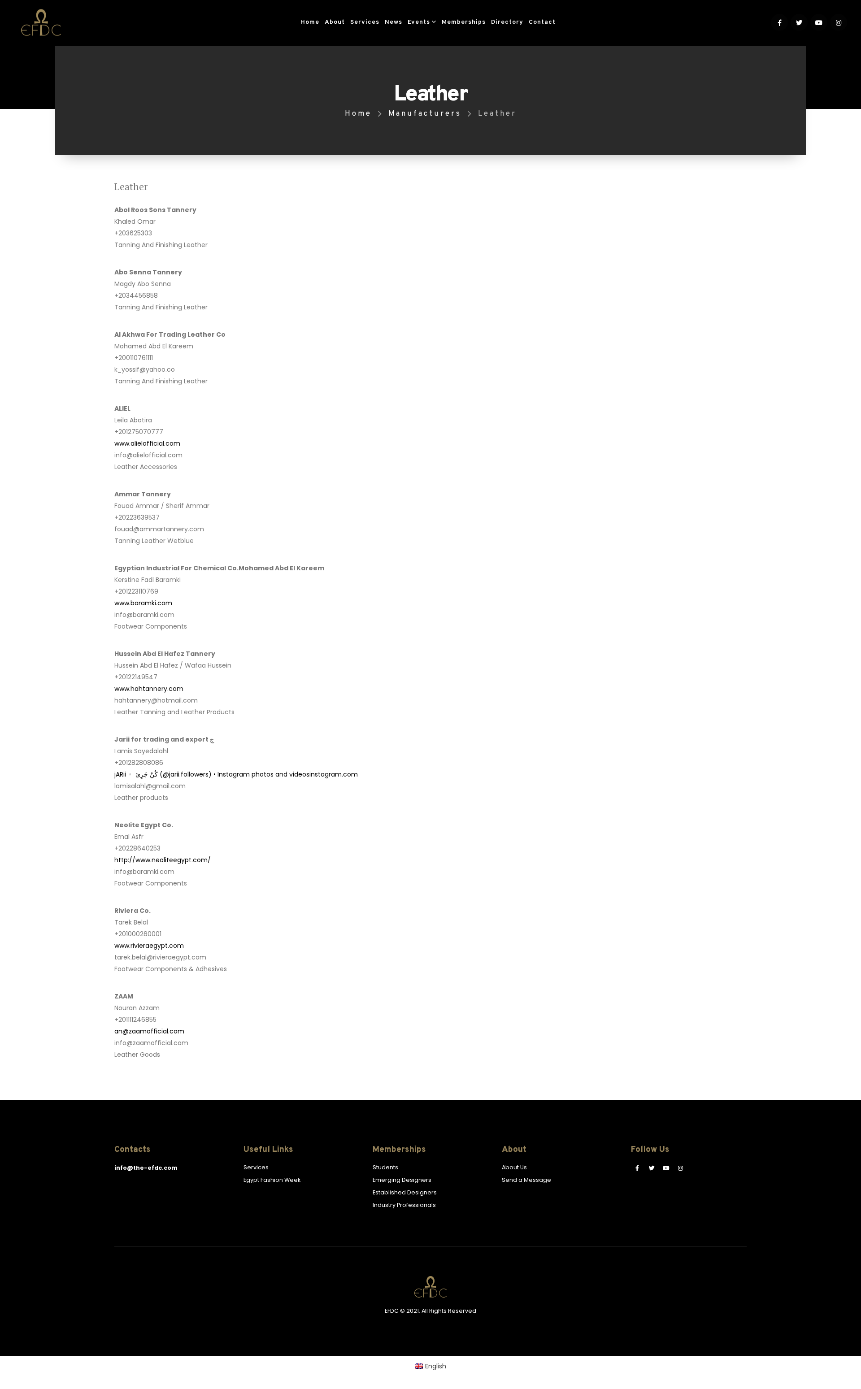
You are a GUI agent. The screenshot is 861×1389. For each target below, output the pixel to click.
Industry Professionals (404, 1205)
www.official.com (147, 443)
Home (309, 22)
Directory (507, 22)
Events (419, 22)
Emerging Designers (402, 1180)
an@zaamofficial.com (149, 1031)
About (335, 22)
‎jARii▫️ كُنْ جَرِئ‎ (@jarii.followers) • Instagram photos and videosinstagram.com (236, 774)
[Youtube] (818, 22)
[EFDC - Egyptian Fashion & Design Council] (41, 22)
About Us (514, 1167)
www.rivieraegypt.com (149, 945)
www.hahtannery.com (148, 688)
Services (364, 22)
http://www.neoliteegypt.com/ (162, 859)
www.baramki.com (143, 603)
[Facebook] (779, 22)
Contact (542, 22)
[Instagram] (838, 22)
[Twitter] (799, 22)
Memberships (464, 22)
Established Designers (405, 1192)
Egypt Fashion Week (272, 1180)
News (393, 22)
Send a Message (526, 1180)
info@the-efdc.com (146, 1168)
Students (385, 1167)
